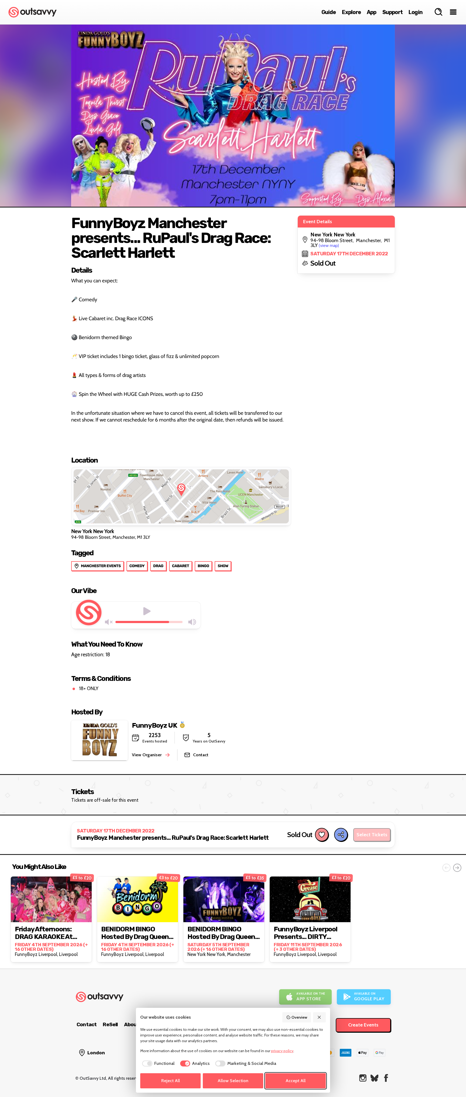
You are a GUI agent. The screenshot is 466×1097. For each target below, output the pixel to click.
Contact (87, 1024)
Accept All (296, 1080)
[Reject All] (319, 1017)
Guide (328, 12)
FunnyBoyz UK (154, 725)
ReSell (110, 1024)
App (371, 12)
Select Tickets (372, 835)
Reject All (170, 1080)
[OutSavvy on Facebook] (386, 1078)
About (131, 1024)
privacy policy (282, 1050)
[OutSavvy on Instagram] (363, 1078)
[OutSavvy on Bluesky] (374, 1078)
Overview (299, 1017)
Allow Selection (233, 1080)
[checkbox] (157, 1063)
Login (416, 12)
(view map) (329, 245)
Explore (351, 12)
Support (392, 12)
